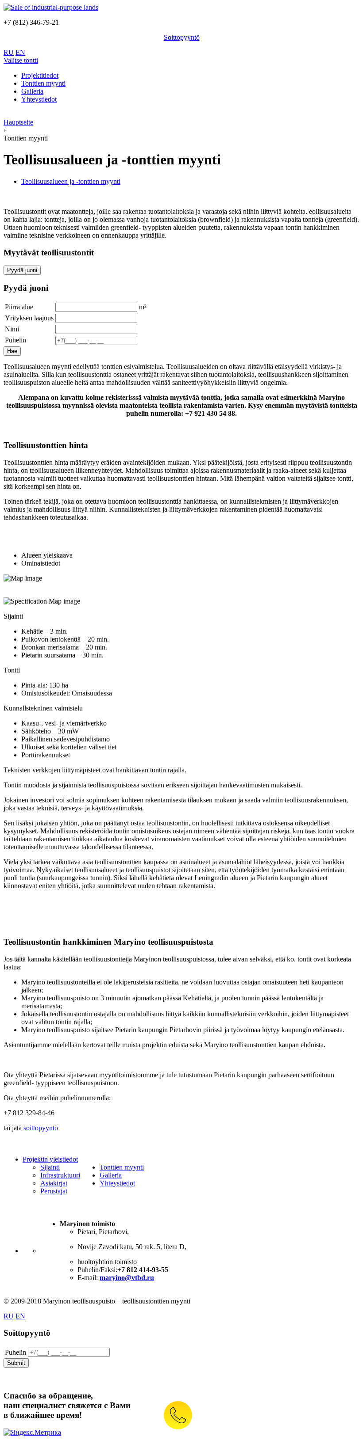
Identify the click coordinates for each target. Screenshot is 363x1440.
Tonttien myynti (122, 1167)
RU (9, 52)
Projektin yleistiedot (50, 1159)
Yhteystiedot (117, 1183)
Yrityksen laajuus (29, 318)
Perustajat (53, 1191)
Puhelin (15, 340)
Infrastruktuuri (60, 1175)
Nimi (12, 329)
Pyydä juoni (22, 270)
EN (20, 52)
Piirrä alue (19, 307)
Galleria (111, 1175)
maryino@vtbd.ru (127, 1277)
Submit (16, 1363)
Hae (12, 351)
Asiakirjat (53, 1183)
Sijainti (50, 1167)
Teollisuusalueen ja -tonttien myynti (70, 181)
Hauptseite (18, 122)
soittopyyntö (40, 1128)
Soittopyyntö (182, 37)
